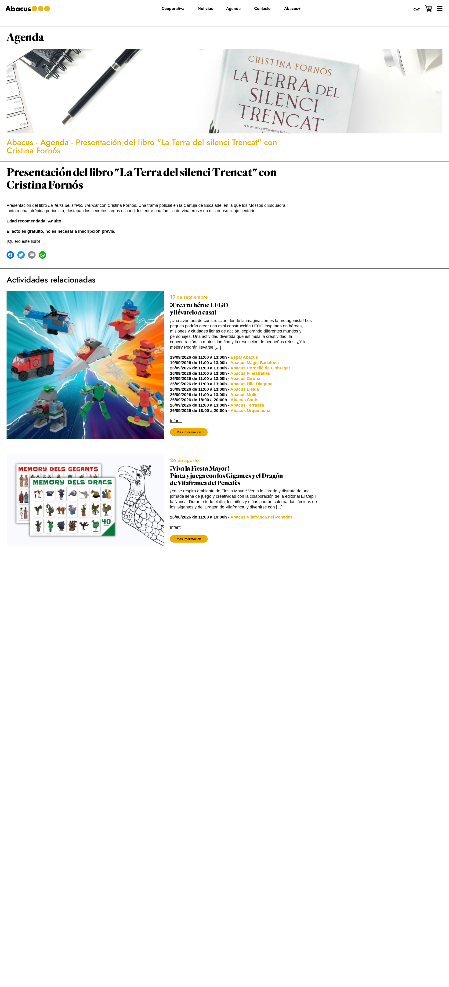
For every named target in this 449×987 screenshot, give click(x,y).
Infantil (176, 420)
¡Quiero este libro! (23, 241)
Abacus (20, 142)
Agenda (25, 37)
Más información (189, 432)
